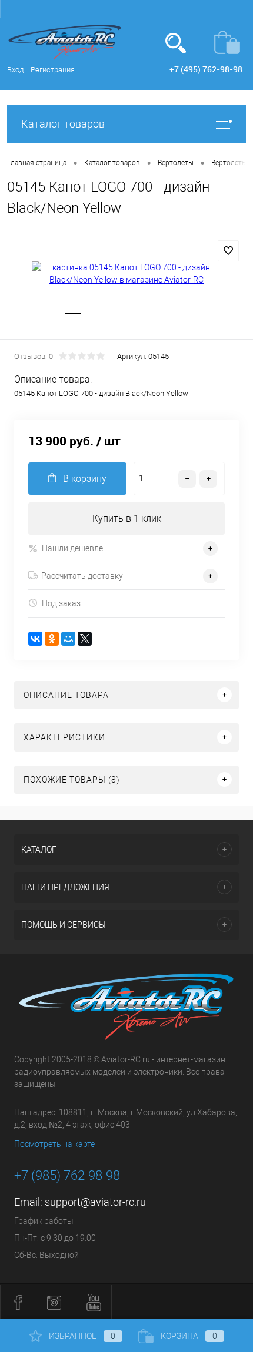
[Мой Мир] (68, 639)
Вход (15, 69)
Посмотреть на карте (54, 1144)
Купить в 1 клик (126, 518)
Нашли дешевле (72, 548)
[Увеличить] (126, 273)
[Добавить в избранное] (228, 250)
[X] (85, 639)
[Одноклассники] (52, 639)
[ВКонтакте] (35, 639)
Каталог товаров (63, 124)
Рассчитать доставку (82, 576)
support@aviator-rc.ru (95, 1202)
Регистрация (53, 69)
